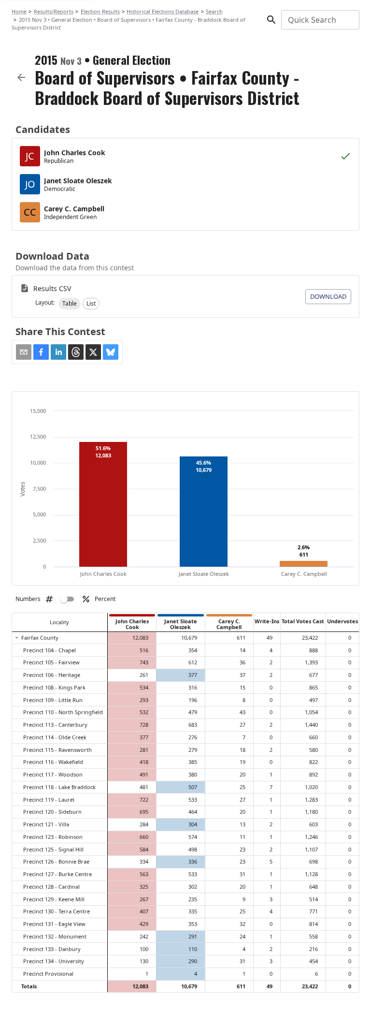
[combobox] (319, 20)
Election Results (100, 11)
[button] (69, 303)
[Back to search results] (21, 77)
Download (328, 296)
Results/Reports (53, 11)
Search (214, 11)
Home (19, 11)
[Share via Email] (23, 352)
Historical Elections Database (163, 11)
